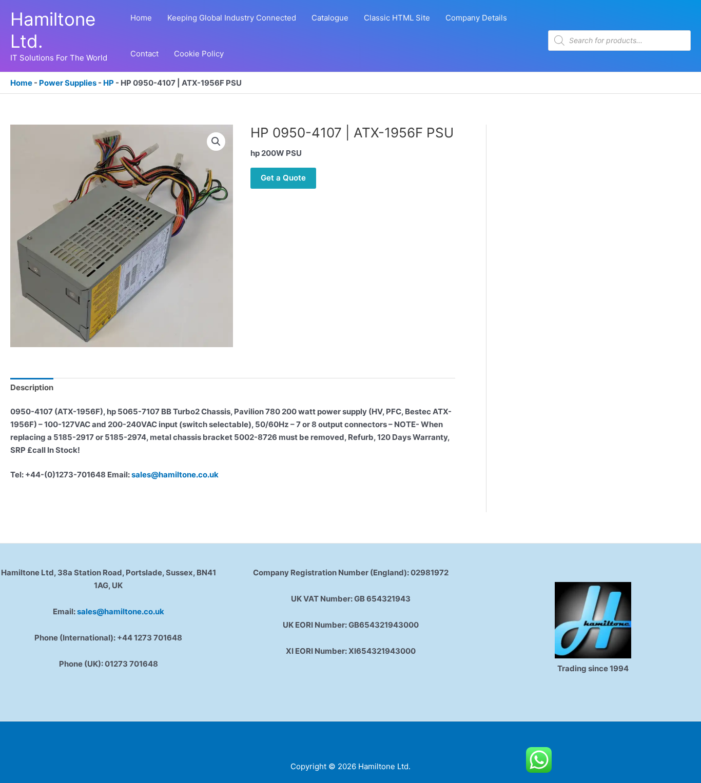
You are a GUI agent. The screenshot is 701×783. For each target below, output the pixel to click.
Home (21, 83)
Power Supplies (67, 83)
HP (108, 83)
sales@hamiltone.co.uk (175, 474)
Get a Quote (283, 178)
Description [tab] (31, 387)
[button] (216, 141)
